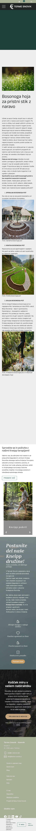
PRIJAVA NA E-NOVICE (18, 716)
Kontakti (9, 780)
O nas (8, 790)
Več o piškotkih (30, 824)
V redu (21, 824)
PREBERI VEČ (9, 478)
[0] (23, 1)
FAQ (7, 783)
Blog (8, 770)
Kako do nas (10, 776)
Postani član (18, 661)
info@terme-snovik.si (15, 756)
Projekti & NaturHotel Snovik (16, 801)
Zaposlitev (9, 794)
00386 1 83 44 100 (14, 753)
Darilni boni (10, 767)
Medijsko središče (12, 797)
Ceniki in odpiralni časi (14, 763)
